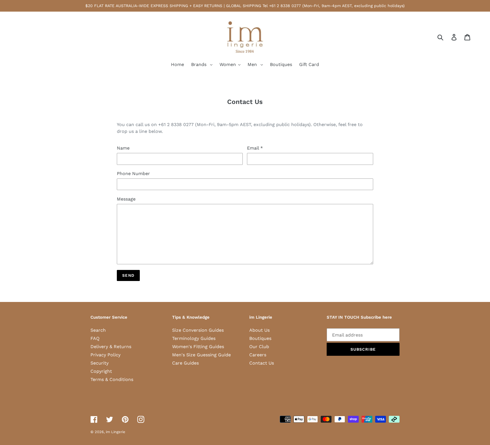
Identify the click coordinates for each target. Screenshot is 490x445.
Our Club (259, 346)
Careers (257, 354)
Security (99, 363)
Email (255, 148)
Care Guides (185, 363)
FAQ (95, 338)
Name (123, 148)
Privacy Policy (105, 354)
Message (126, 199)
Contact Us (261, 363)
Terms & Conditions (111, 379)
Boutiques (260, 338)
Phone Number (133, 173)
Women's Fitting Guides (198, 346)
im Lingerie (115, 432)
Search (98, 330)
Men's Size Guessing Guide (201, 354)
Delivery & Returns (110, 346)
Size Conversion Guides (198, 330)
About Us (259, 330)
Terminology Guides (194, 338)
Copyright (101, 371)
